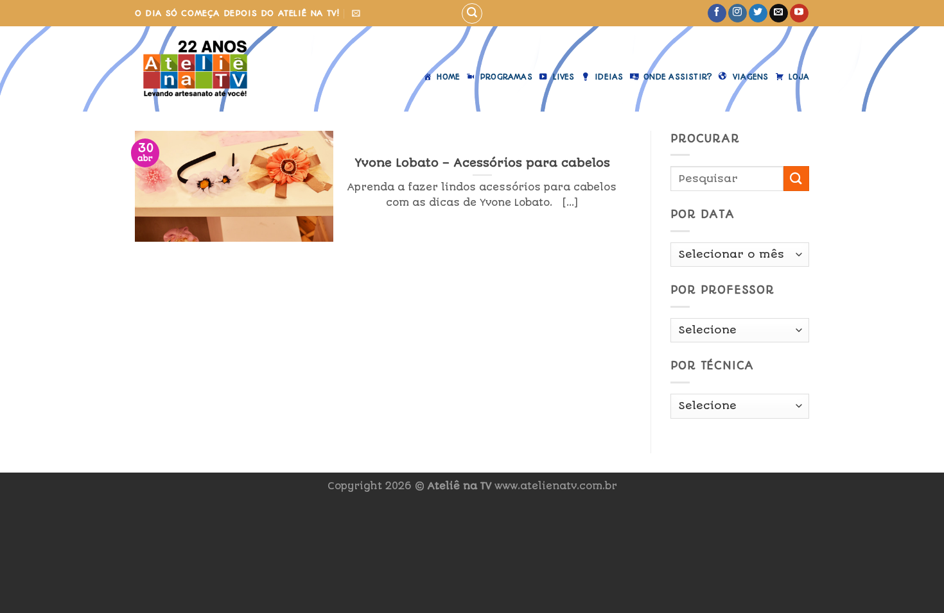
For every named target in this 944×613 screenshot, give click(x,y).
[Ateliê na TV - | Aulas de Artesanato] (204, 69)
